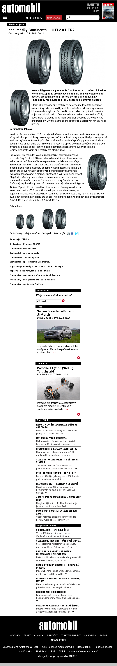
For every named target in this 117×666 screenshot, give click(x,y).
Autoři (95, 651)
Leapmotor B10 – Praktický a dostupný (57, 483)
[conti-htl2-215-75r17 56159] (48, 228)
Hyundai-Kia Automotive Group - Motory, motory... (58, 580)
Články (38, 635)
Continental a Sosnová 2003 (23, 248)
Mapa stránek (84, 646)
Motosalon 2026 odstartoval (52, 438)
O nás (96, 11)
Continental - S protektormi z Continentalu (30, 262)
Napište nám (25, 651)
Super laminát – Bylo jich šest (52, 529)
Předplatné (93, 8)
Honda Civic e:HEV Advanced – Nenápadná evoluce (57, 566)
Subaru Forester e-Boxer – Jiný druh (55, 312)
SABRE (73, 656)
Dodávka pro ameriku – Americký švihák (57, 605)
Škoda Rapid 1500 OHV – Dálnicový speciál (58, 540)
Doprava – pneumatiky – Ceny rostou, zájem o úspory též (37, 266)
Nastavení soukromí (79, 651)
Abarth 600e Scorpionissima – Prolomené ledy (58, 498)
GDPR (62, 651)
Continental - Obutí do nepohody (25, 257)
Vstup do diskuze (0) (54, 233)
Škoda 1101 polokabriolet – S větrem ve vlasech (57, 461)
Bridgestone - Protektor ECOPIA (25, 244)
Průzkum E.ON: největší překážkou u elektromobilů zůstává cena (55, 553)
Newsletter (93, 4)
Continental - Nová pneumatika (24, 253)
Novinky (15, 635)
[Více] (78, 358)
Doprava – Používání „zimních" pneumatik (30, 271)
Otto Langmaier (17, 33)
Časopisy (90, 635)
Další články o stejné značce (25, 233)
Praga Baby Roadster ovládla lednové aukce (56, 512)
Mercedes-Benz (34, 17)
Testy (27, 635)
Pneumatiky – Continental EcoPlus (26, 284)
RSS (53, 651)
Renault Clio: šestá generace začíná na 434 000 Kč (56, 426)
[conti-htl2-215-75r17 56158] (26, 228)
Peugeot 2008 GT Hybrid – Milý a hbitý (56, 473)
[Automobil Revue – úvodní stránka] (58, 625)
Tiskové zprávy (71, 635)
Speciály (52, 635)
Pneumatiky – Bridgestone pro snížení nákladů (32, 280)
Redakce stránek (103, 646)
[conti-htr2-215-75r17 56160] (60, 228)
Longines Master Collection (51, 592)
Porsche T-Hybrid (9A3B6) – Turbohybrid (56, 369)
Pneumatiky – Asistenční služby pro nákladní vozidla (35, 275)
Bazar (103, 635)
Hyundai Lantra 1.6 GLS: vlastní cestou (56, 448)
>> (54, 352)
